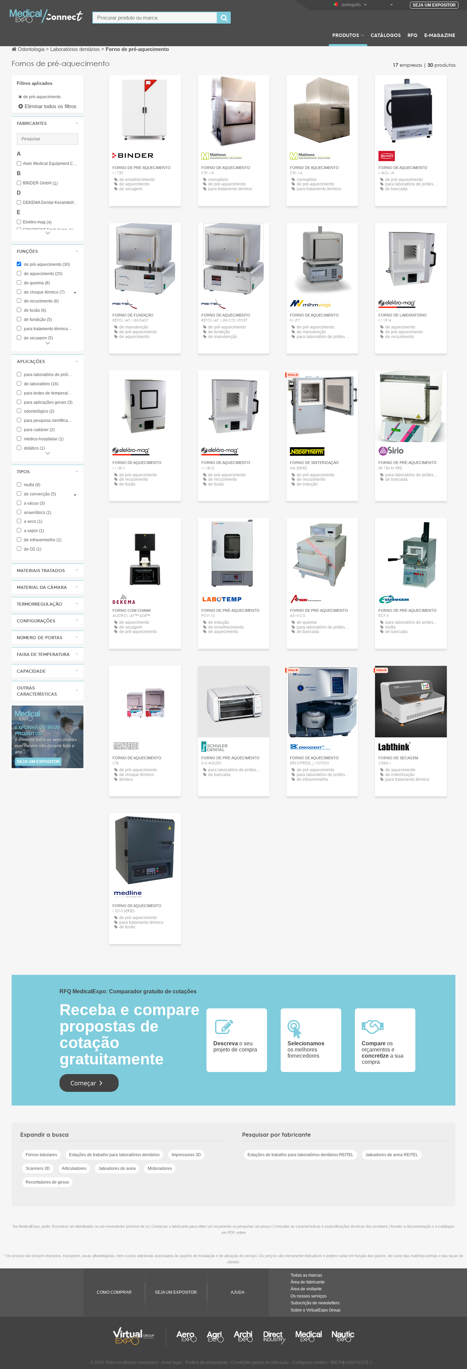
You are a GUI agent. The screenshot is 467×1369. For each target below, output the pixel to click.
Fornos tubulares (41, 1154)
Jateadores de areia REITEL (391, 1154)
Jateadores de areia (117, 1168)
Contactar (411, 87)
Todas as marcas (306, 1275)
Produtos (345, 35)
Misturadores (160, 1168)
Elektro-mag (37, 222)
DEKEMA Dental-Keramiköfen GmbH (50, 202)
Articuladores (74, 1168)
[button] (47, 123)
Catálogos (386, 35)
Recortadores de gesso (47, 1182)
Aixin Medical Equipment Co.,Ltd (50, 163)
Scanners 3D (38, 1168)
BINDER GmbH (40, 183)
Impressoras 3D (186, 1154)
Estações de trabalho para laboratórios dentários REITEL (300, 1154)
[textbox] (154, 18)
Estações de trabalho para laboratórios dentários (114, 1154)
